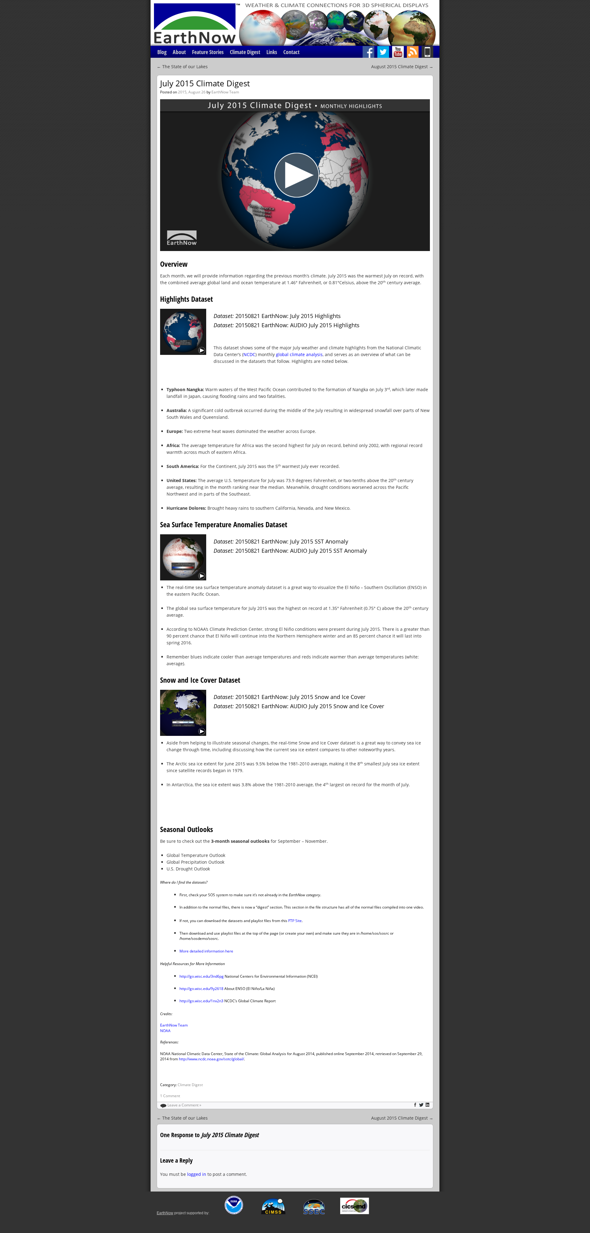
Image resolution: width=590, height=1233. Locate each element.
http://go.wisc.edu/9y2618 (201, 988)
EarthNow (165, 1213)
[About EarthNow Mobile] (430, 52)
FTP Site (295, 920)
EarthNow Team (225, 92)
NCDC (249, 354)
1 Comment (170, 1095)
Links (271, 52)
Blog (162, 52)
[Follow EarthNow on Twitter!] (384, 52)
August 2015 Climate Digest (402, 66)
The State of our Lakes (182, 66)
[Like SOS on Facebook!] (370, 52)
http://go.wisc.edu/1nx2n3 (201, 1001)
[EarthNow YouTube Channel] (399, 52)
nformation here (219, 951)
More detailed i (192, 951)
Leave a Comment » (184, 1105)
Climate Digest (245, 52)
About (179, 52)
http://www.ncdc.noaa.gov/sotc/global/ (211, 1059)
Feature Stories (208, 52)
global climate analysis (299, 354)
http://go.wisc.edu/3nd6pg (201, 976)
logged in (196, 1174)
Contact (291, 52)
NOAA (165, 1030)
